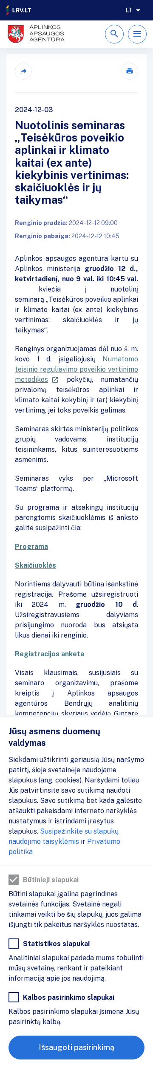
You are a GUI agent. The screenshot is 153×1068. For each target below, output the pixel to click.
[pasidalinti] (23, 71)
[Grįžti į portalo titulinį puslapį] (19, 10)
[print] (129, 71)
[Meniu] (137, 34)
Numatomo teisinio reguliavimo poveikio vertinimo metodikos (76, 369)
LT (129, 10)
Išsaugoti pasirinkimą (76, 1047)
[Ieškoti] (114, 34)
